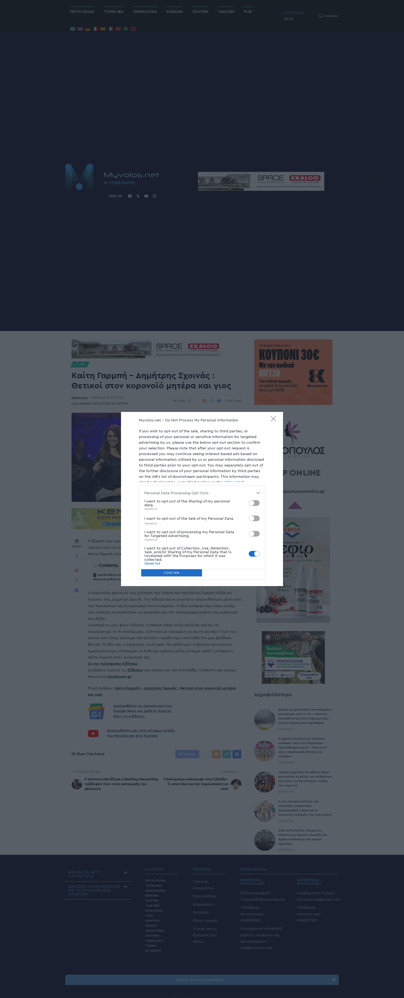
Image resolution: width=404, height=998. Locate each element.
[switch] (254, 503)
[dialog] (202, 499)
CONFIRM (171, 572)
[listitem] (202, 493)
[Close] (275, 420)
